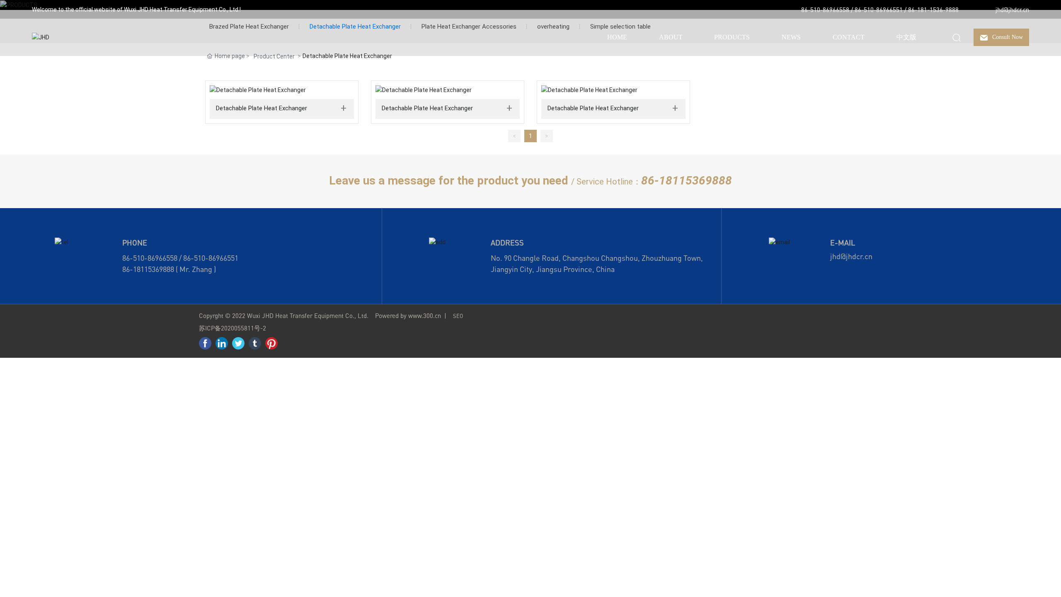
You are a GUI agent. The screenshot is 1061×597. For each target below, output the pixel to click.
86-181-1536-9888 (933, 9)
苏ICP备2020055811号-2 (232, 328)
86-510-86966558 (825, 9)
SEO (458, 316)
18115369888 (153, 269)
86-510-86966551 (879, 9)
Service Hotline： (609, 182)
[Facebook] (205, 343)
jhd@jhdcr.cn (1012, 9)
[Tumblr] (255, 343)
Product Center (274, 56)
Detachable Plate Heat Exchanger (261, 108)
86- (127, 269)
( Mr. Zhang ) (195, 269)
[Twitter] (238, 343)
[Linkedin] (222, 343)
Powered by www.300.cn (408, 315)
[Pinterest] (271, 343)
